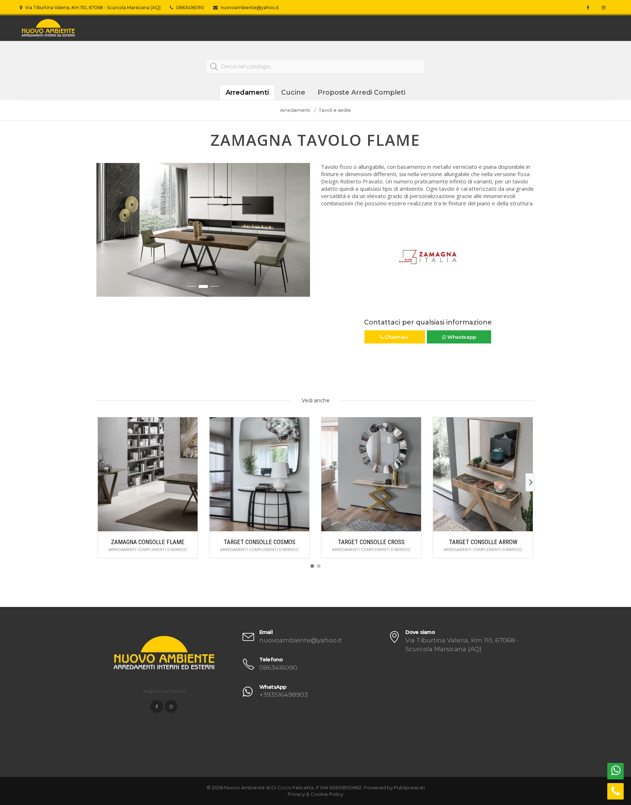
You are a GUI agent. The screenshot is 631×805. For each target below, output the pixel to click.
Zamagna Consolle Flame (147, 542)
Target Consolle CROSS (371, 542)
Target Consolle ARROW (483, 542)
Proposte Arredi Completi (361, 92)
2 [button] (203, 286)
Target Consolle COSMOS (259, 542)
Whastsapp (461, 337)
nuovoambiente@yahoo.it (249, 7)
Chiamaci (396, 337)
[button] (102, 233)
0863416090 (189, 7)
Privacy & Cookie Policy (315, 794)
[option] (203, 230)
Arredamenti (247, 92)
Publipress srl (409, 787)
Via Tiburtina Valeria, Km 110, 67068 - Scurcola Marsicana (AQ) (92, 7)
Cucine (293, 92)
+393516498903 (283, 694)
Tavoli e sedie (335, 110)
